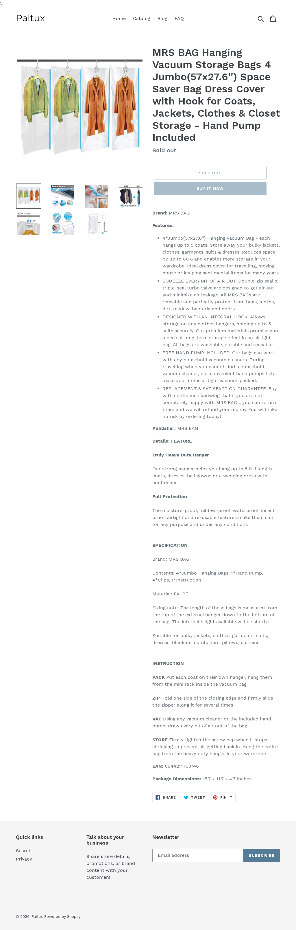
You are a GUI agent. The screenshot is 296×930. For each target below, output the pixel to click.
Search (24, 850)
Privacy (24, 859)
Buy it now (210, 188)
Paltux (37, 916)
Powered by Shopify (62, 916)
